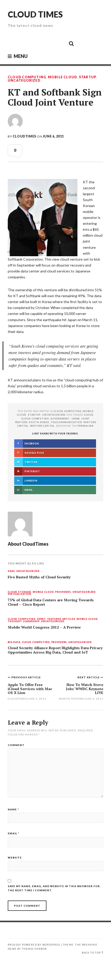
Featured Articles (61, 619)
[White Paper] (59, 43)
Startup (88, 77)
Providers (63, 592)
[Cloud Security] (48, 43)
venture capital (42, 425)
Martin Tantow (71, 698)
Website (15, 857)
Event (41, 619)
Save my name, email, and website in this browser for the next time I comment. (54, 888)
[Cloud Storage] (13, 43)
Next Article (88, 677)
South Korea (39, 422)
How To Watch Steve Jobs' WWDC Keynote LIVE (84, 688)
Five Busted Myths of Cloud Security (39, 577)
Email (13, 833)
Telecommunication (66, 422)
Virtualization (19, 594)
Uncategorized (24, 80)
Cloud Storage (19, 592)
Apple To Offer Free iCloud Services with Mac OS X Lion (30, 688)
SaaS (11, 571)
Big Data (14, 642)
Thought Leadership (24, 621)
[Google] (25, 43)
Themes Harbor (34, 948)
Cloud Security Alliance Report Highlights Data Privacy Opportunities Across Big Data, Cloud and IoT (55, 650)
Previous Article (26, 677)
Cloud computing (35, 418)
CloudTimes (24, 136)
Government (60, 418)
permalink (85, 425)
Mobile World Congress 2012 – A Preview (44, 627)
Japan (76, 418)
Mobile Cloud (62, 77)
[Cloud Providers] (36, 43)
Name (13, 809)
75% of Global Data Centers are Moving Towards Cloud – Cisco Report (51, 602)
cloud (88, 414)
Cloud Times (35, 14)
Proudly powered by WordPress (34, 944)
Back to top (91, 952)
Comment (16, 745)
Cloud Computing (27, 77)
